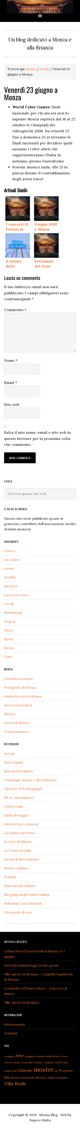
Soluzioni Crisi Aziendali (22, 903)
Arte (19, 1055)
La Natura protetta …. (21, 833)
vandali (50, 1077)
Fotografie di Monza (20, 687)
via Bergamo (61, 1077)
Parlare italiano (16, 868)
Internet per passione (21, 824)
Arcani (9, 753)
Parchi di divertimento (21, 859)
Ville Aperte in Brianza (21, 1002)
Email (10, 382)
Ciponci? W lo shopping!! (23, 789)
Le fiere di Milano (17, 842)
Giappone (49, 1062)
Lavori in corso (16, 595)
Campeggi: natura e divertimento (30, 780)
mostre (44, 1069)
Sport (8, 639)
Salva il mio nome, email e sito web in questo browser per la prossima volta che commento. (37, 438)
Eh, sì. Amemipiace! (19, 797)
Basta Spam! (13, 762)
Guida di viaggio (16, 815)
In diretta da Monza (40, 6)
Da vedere (12, 560)
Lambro (8, 1070)
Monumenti (13, 613)
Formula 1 (38, 1062)
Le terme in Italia (17, 850)
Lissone (25, 1070)
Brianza (56, 1056)
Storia (9, 648)
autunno (41, 1056)
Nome (10, 360)
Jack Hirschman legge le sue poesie (31, 965)
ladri (65, 1062)
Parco (9, 630)
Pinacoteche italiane (20, 886)
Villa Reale (15, 1083)
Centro (9, 551)
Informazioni (14, 1024)
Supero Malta (40, 1120)
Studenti (15, 1077)
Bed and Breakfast (18, 771)
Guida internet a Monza (22, 696)
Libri (15, 1070)
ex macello (26, 1062)
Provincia (65, 1071)
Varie (8, 657)
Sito (7, 1077)
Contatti (10, 1033)
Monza (9, 714)
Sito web (11, 404)
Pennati (10, 877)
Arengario (9, 1056)
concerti (8, 1062)
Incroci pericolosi (18, 705)
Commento (15, 309)
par (56, 1070)
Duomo (17, 1062)
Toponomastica (16, 731)
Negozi (9, 621)
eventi (9, 568)
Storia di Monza (16, 723)
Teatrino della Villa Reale (33, 1077)
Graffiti (10, 577)
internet (10, 586)
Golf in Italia (13, 806)
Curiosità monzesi (18, 679)
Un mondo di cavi (18, 912)
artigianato (30, 1056)
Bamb (48, 1056)
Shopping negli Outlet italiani (26, 894)
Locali (9, 604)
